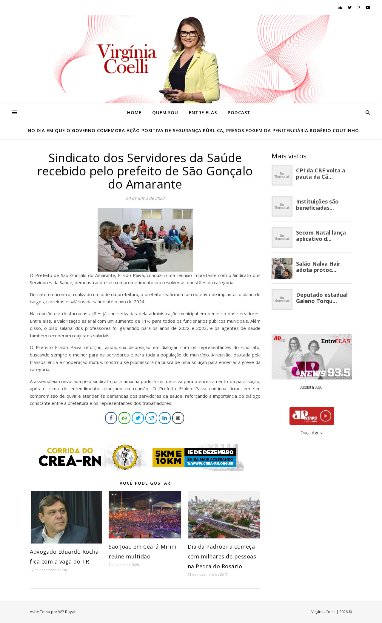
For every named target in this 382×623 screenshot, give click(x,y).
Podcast (239, 112)
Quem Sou (165, 112)
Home (134, 112)
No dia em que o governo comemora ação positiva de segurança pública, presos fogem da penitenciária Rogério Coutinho (193, 130)
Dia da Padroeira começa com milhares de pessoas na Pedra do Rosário (222, 556)
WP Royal (66, 611)
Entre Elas (203, 112)
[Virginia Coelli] (191, 59)
